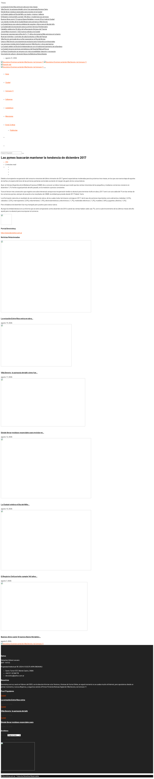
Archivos (4, 735)
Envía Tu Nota (10, 125)
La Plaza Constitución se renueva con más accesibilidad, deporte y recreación (28, 51)
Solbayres (9, 99)
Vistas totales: (10, 739)
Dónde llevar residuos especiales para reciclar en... (22, 432)
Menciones (9, 116)
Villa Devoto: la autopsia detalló (14, 711)
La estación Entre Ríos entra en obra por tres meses (19, 7)
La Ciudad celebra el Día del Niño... (15, 504)
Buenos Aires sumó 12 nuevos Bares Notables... (21, 637)
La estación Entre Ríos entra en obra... (17, 318)
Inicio (7, 74)
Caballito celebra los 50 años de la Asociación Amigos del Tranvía (24, 29)
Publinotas (13, 130)
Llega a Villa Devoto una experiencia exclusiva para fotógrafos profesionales (28, 41)
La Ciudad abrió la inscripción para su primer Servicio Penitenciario (24, 27)
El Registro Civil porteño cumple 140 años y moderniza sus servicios (25, 17)
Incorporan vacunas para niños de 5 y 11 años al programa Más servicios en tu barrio (31, 34)
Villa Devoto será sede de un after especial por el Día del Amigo (23, 39)
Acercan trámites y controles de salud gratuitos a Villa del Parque (24, 37)
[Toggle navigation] (45, 67)
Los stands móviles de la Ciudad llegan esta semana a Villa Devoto (24, 22)
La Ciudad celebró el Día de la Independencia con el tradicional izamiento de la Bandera (31, 46)
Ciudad (7, 82)
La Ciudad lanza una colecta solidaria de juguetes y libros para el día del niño (28, 24)
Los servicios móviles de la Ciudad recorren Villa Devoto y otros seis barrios (27, 44)
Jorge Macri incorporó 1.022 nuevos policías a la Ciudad (20, 32)
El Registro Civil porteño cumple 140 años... (19, 576)
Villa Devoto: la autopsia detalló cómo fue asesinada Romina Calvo (24, 9)
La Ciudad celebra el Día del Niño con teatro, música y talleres (22, 14)
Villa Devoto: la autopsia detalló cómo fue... (19, 373)
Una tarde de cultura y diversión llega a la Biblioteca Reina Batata (24, 54)
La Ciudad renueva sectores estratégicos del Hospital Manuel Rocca (25, 49)
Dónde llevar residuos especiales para (17, 722)
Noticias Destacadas (13, 314)
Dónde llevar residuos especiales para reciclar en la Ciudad (21, 12)
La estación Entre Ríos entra (13, 700)
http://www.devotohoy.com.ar (11, 233)
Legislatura (9, 108)
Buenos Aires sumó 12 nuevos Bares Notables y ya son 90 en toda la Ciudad (27, 19)
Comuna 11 (9, 91)
